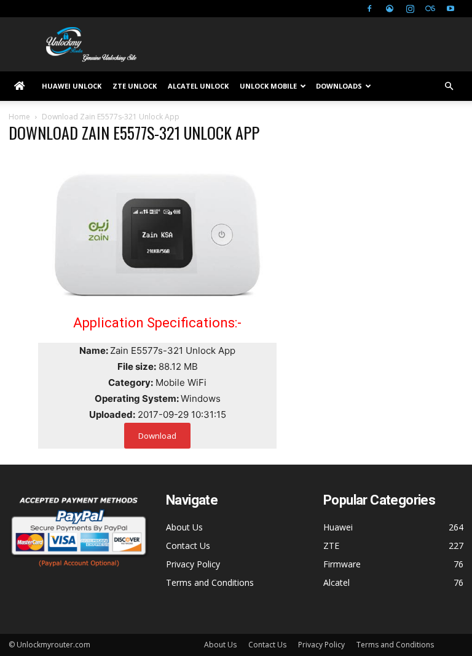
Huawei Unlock (71, 85)
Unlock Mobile (268, 85)
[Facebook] (369, 8)
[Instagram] (410, 8)
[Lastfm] (430, 8)
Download (157, 435)
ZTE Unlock (134, 85)
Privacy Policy (193, 564)
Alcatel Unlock (198, 85)
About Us (184, 527)
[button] (448, 86)
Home (19, 116)
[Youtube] (450, 8)
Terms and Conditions (210, 582)
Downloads (339, 85)
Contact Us (188, 545)
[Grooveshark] (389, 8)
